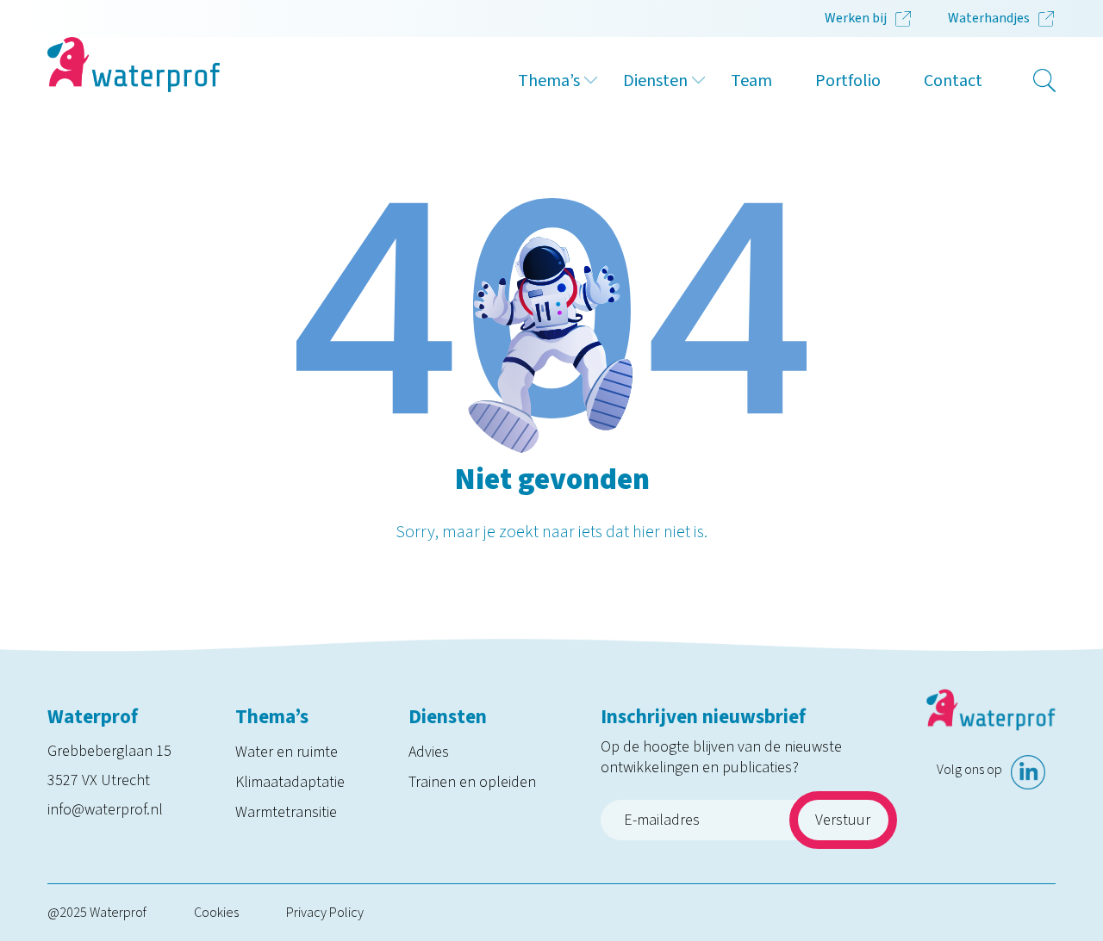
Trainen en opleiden (472, 782)
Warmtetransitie (286, 812)
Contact (953, 81)
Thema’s (549, 81)
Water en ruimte (286, 752)
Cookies (216, 912)
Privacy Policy (325, 912)
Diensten (655, 81)
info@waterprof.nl (105, 809)
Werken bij (856, 18)
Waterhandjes (989, 18)
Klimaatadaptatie (290, 782)
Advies (428, 752)
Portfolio (848, 81)
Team (751, 81)
